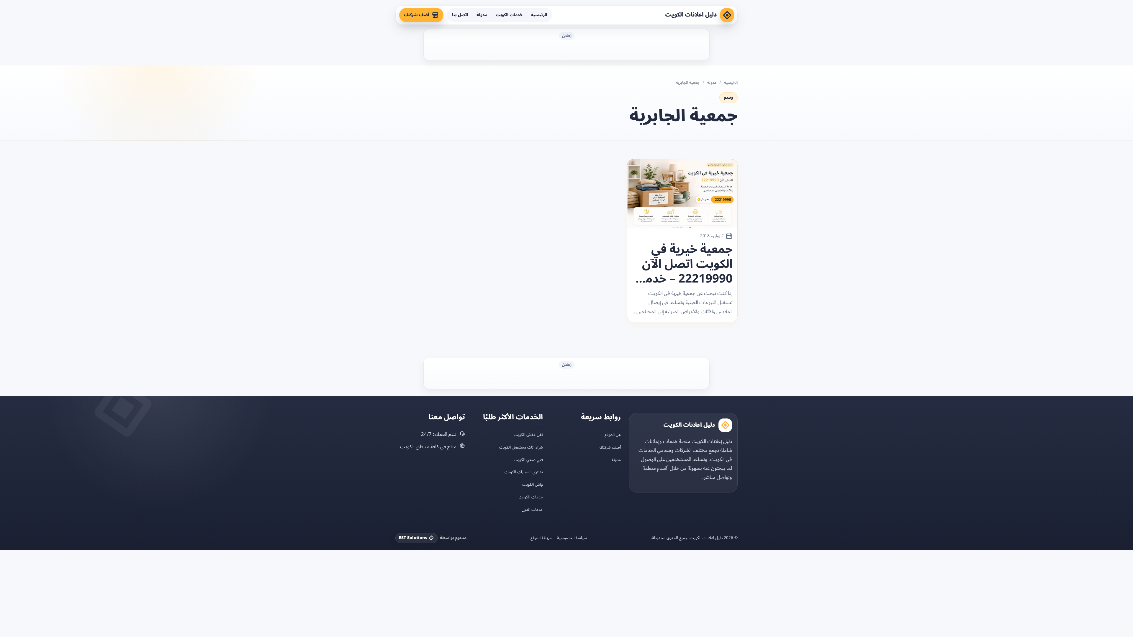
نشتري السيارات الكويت (524, 472)
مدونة (482, 15)
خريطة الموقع (541, 537)
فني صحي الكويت (528, 459)
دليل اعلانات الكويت (691, 15)
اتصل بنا (460, 15)
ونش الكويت (532, 484)
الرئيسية (539, 15)
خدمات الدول (532, 509)
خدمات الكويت (509, 15)
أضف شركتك (416, 15)
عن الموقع (613, 434)
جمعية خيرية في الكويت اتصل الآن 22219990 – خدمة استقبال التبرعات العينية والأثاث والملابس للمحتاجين (686, 264)
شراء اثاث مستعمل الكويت (521, 447)
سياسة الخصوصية (572, 537)
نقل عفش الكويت (528, 434)
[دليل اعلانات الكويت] (727, 15)
